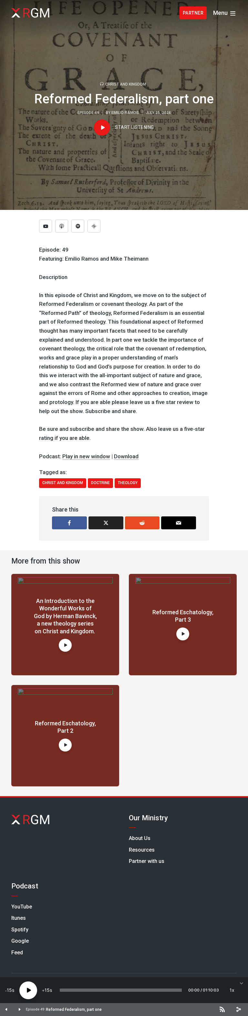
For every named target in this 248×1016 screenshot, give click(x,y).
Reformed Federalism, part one (74, 1009)
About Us (139, 838)
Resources (142, 850)
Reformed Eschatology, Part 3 (182, 616)
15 (9, 990)
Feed (17, 952)
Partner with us (146, 861)
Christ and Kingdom (125, 84)
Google (20, 941)
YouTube (21, 907)
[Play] (28, 990)
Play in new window (86, 456)
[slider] (121, 990)
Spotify (19, 930)
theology (128, 483)
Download (126, 456)
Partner (193, 13)
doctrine (100, 483)
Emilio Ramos (125, 112)
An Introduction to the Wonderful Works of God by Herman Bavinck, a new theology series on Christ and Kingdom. (65, 616)
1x (232, 990)
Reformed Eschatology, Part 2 (65, 727)
